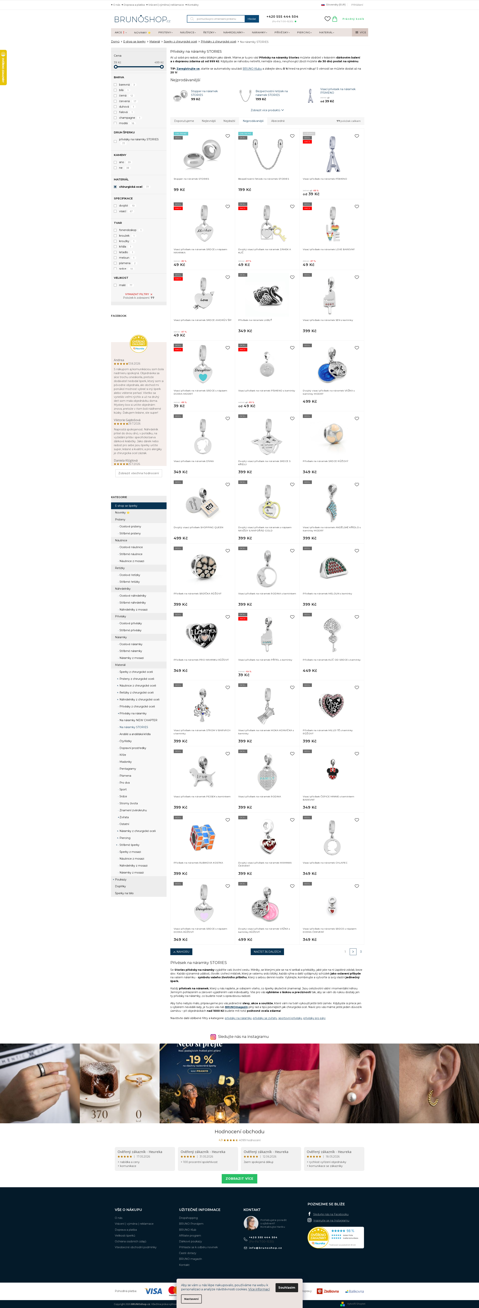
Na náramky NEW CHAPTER (138, 720)
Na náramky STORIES (133, 727)
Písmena (125, 775)
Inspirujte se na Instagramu (331, 1220)
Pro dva (124, 782)
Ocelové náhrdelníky (132, 595)
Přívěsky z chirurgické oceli (137, 706)
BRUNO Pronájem (191, 1223)
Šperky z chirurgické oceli (136, 672)
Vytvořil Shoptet (356, 1303)
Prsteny (120, 519)
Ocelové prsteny (130, 526)
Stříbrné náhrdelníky (132, 602)
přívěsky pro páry (314, 1018)
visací (126, 211)
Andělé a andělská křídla (135, 734)
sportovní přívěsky (290, 1018)
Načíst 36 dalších (267, 951)
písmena (127, 263)
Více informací (259, 1289)
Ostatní (124, 824)
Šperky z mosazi (130, 852)
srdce (126, 268)
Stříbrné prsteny (130, 533)
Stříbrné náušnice (130, 554)
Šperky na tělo (124, 893)
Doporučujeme (184, 121)
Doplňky (120, 886)
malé (125, 285)
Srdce (123, 796)
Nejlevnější (209, 121)
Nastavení (191, 1299)
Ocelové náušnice (131, 547)
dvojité (127, 205)
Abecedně (278, 121)
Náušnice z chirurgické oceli (137, 685)
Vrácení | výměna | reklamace (166, 4)
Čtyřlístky (125, 741)
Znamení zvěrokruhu (133, 810)
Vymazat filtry (137, 294)
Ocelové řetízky (129, 575)
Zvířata (124, 817)
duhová (126, 106)
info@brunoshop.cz (265, 1247)
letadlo (126, 252)
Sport (123, 789)
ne (124, 167)
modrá (126, 123)
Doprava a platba (134, 4)
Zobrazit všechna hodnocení (138, 473)
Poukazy (120, 879)
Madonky (125, 761)
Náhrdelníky (123, 588)
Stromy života (128, 803)
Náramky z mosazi (131, 658)
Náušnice (121, 540)
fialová (126, 112)
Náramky (121, 637)
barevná (127, 84)
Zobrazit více (239, 1178)
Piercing (124, 838)
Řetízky (120, 568)
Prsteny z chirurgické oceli (136, 679)
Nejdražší (229, 121)
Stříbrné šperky (129, 845)
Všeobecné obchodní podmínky (136, 1247)
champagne (129, 117)
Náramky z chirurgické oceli (137, 831)
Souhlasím (286, 1287)
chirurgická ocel (134, 186)
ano (125, 162)
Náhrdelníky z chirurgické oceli (139, 699)
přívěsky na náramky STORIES (139, 141)
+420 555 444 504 (263, 1237)
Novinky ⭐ (122, 512)
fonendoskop (130, 230)
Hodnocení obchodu (239, 1132)
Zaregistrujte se (188, 68)
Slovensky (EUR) (335, 4)
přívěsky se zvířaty (265, 1018)
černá (126, 95)
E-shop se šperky (126, 505)
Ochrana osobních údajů (130, 1241)
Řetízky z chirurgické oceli (136, 692)
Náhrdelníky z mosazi (133, 609)
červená (127, 101)
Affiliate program (190, 1235)
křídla (125, 246)
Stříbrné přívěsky (130, 630)
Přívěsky (120, 616)
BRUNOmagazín (236, 1007)
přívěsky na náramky (238, 1018)
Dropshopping (188, 1218)
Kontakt (184, 1265)
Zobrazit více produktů (265, 110)
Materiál (120, 665)
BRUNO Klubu (252, 68)
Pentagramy (127, 768)
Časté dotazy (187, 1253)
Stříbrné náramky (130, 651)
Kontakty (193, 4)
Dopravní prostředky (132, 748)
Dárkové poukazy (190, 1241)
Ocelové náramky (130, 644)
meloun (127, 257)
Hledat (252, 18)
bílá (124, 90)
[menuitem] (120, 32)
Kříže (122, 755)
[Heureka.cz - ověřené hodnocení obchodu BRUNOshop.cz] (336, 1237)
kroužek (127, 235)
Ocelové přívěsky (130, 623)
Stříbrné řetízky (129, 581)
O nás (116, 4)
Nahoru (183, 951)
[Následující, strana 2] (353, 951)
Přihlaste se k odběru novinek (198, 1247)
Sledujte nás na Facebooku (331, 1214)
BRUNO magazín (190, 1259)
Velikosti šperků (125, 1235)
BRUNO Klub (187, 1229)
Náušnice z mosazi (131, 561)
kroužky (127, 241)
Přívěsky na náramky (133, 713)
